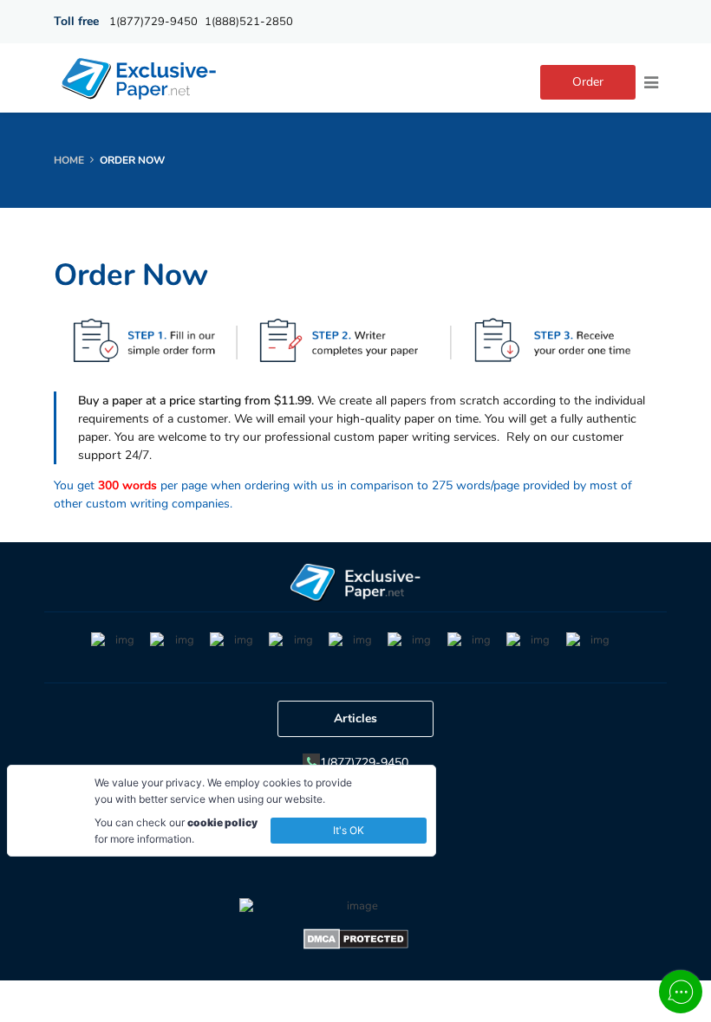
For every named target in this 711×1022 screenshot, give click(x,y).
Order (587, 82)
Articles (355, 718)
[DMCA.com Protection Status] (356, 942)
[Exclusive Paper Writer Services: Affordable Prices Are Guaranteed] (140, 78)
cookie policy (222, 822)
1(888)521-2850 (249, 21)
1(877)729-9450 (153, 21)
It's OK (348, 830)
